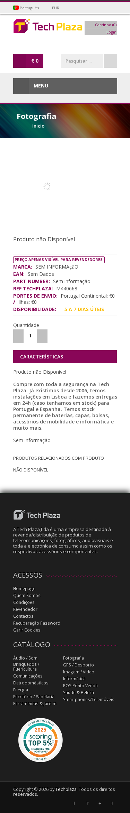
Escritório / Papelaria (33, 696)
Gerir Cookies (27, 630)
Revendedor (25, 609)
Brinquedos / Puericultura (26, 667)
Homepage (24, 588)
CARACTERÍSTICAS (41, 356)
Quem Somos (27, 595)
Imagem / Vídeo (78, 671)
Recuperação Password (36, 623)
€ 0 (34, 60)
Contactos (23, 616)
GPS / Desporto (78, 664)
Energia (20, 689)
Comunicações (28, 676)
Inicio (38, 126)
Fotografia (73, 658)
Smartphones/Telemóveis (88, 699)
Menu (40, 85)
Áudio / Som (25, 658)
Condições (24, 602)
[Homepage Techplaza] (65, 28)
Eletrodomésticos (31, 682)
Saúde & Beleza (78, 692)
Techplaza (66, 789)
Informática (74, 678)
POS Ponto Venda (80, 685)
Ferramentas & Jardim (35, 703)
